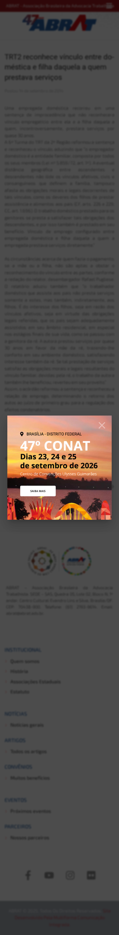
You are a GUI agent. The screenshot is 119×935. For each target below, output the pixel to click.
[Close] (102, 425)
